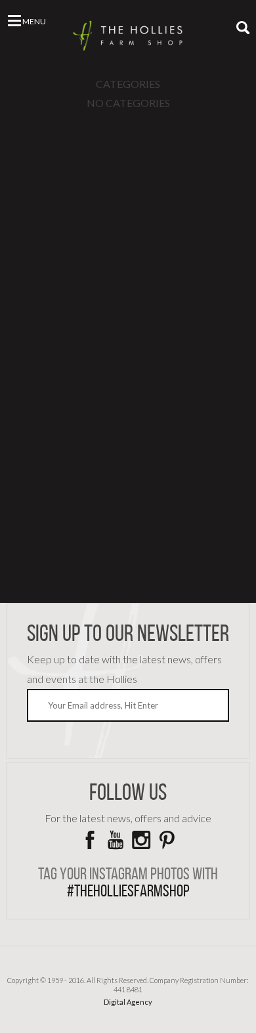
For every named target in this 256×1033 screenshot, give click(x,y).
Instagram (141, 840)
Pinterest (167, 840)
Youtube (115, 840)
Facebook (90, 840)
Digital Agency (128, 1002)
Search (242, 27)
